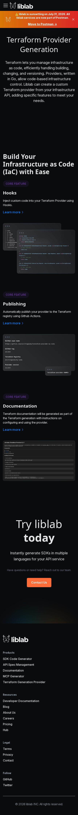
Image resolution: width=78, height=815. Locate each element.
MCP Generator (13, 676)
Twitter (8, 785)
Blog (6, 707)
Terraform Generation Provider (24, 682)
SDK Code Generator (17, 659)
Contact (8, 760)
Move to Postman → (42, 24)
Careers (8, 718)
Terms (7, 749)
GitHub (7, 779)
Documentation (13, 670)
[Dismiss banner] (73, 19)
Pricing (7, 724)
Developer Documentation (21, 701)
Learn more (11, 212)
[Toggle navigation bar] (5, 5)
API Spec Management (18, 664)
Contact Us (39, 582)
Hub (5, 730)
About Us (9, 712)
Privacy (8, 754)
